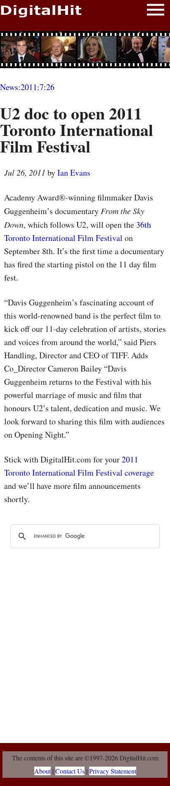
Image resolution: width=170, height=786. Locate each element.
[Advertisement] (85, 49)
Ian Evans (73, 172)
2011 (29, 87)
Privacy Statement (112, 771)
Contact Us (70, 771)
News (9, 87)
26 (50, 87)
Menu (155, 11)
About (42, 771)
